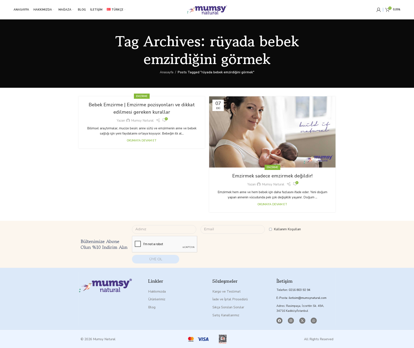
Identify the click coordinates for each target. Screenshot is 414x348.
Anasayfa (166, 72)
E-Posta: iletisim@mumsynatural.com (301, 298)
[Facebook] (279, 321)
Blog (151, 307)
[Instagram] (291, 321)
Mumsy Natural (142, 120)
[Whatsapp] (314, 321)
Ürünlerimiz (156, 299)
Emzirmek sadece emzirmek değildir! (272, 176)
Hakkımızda (157, 291)
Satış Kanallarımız (225, 315)
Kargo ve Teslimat (226, 291)
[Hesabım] (378, 9)
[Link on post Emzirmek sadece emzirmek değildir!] (272, 132)
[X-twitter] (302, 321)
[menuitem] (116, 9)
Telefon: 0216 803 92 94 (293, 290)
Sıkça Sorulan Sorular (228, 307)
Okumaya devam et (142, 140)
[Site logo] (207, 9)
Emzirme (141, 96)
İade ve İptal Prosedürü (230, 299)
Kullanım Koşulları (287, 229)
